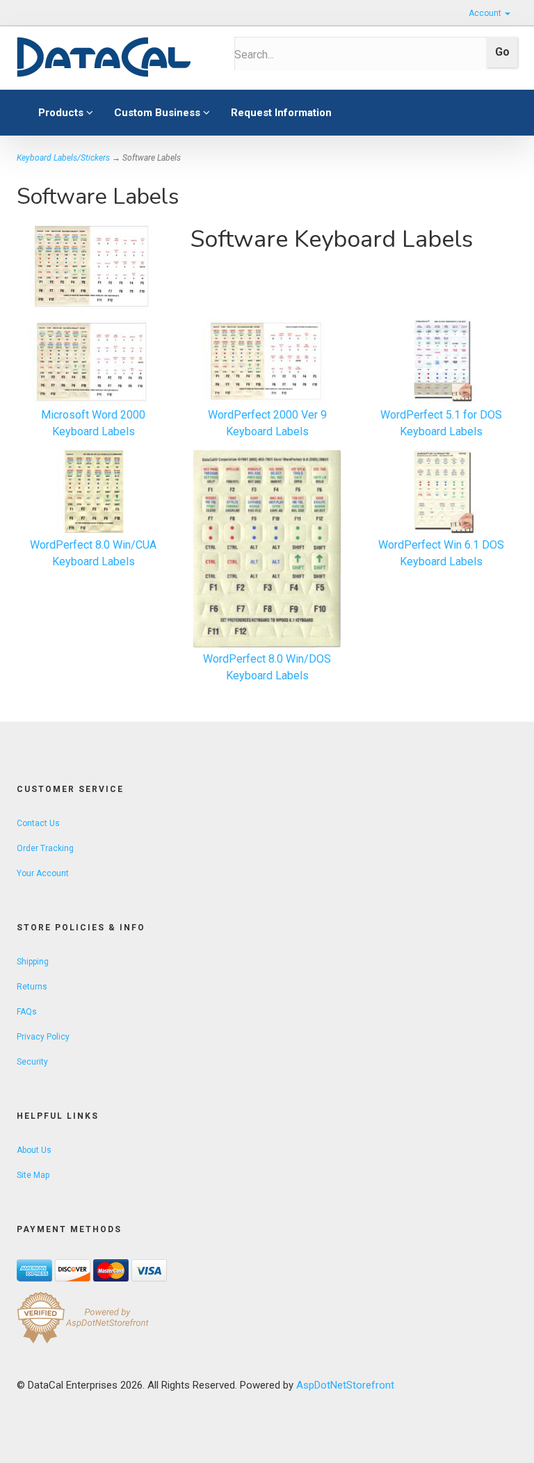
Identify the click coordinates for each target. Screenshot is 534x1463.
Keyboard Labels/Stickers (63, 158)
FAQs (27, 1012)
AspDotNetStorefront (345, 1385)
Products (62, 112)
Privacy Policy (43, 1037)
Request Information (281, 112)
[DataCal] (115, 58)
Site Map (33, 1175)
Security (32, 1062)
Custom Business (158, 112)
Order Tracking (45, 848)
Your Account (43, 873)
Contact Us (38, 823)
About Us (34, 1150)
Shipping (33, 962)
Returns (32, 987)
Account (486, 13)
